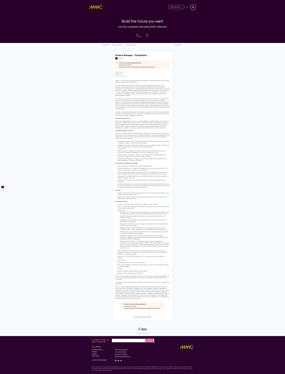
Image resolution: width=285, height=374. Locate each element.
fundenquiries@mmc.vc (123, 356)
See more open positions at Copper (142, 316)
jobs (106, 45)
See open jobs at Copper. (125, 64)
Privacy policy (139, 332)
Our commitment (121, 352)
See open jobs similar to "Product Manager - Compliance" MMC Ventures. (137, 67)
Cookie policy (146, 332)
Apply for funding (121, 354)
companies (117, 45)
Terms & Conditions (121, 349)
